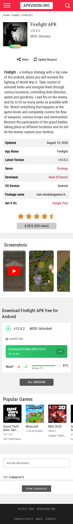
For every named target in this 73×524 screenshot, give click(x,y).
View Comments (36, 488)
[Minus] (19, 367)
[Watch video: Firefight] (14, 271)
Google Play (60, 203)
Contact (50, 519)
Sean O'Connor (58, 177)
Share (25, 59)
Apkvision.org (37, 5)
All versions (36, 382)
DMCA (39, 519)
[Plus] (26, 367)
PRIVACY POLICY (23, 519)
